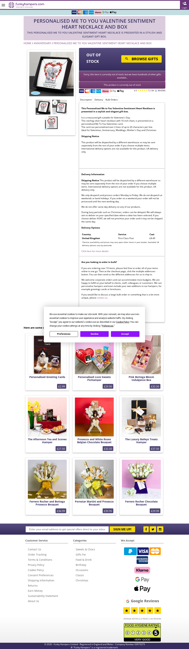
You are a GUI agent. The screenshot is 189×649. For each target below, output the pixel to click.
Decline (94, 334)
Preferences (64, 334)
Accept (125, 334)
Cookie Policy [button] (122, 322)
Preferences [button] (108, 325)
